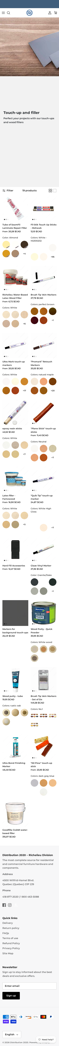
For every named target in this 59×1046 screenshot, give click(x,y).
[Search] (10, 12)
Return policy (10, 928)
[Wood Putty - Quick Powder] (44, 613)
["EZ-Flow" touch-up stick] (44, 747)
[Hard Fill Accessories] (15, 549)
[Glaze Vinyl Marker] (44, 549)
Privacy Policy (11, 948)
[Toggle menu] (3, 12)
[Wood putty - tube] (15, 680)
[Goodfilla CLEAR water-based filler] (15, 814)
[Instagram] (9, 905)
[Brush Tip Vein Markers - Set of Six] (44, 680)
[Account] (49, 12)
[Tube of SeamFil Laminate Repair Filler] (15, 208)
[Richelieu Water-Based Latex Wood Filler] (15, 279)
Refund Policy (11, 943)
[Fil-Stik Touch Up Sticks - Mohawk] (44, 208)
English (9, 1034)
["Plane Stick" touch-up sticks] (44, 412)
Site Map (7, 953)
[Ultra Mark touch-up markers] (15, 345)
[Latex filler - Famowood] (15, 479)
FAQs (5, 933)
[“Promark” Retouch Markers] (44, 345)
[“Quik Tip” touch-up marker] (44, 479)
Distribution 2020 (19, 1042)
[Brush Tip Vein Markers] (44, 279)
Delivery (7, 923)
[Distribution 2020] (29, 13)
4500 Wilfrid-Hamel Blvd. (18, 880)
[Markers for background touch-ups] (15, 613)
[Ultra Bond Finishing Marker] (15, 747)
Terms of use (10, 938)
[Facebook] (4, 905)
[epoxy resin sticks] (15, 412)
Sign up (11, 995)
